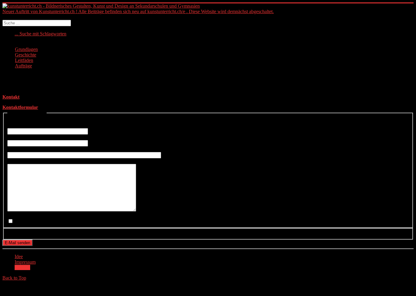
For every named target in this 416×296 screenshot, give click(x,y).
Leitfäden (24, 60)
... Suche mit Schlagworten (40, 33)
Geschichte (25, 54)
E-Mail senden (17, 242)
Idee (19, 256)
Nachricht (18, 161)
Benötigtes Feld (24, 119)
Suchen (9, 17)
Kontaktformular (20, 107)
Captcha (17, 233)
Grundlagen (26, 49)
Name (15, 125)
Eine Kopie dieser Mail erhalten (37, 215)
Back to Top (14, 277)
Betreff (15, 149)
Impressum (25, 262)
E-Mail (15, 137)
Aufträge (23, 65)
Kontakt (10, 96)
